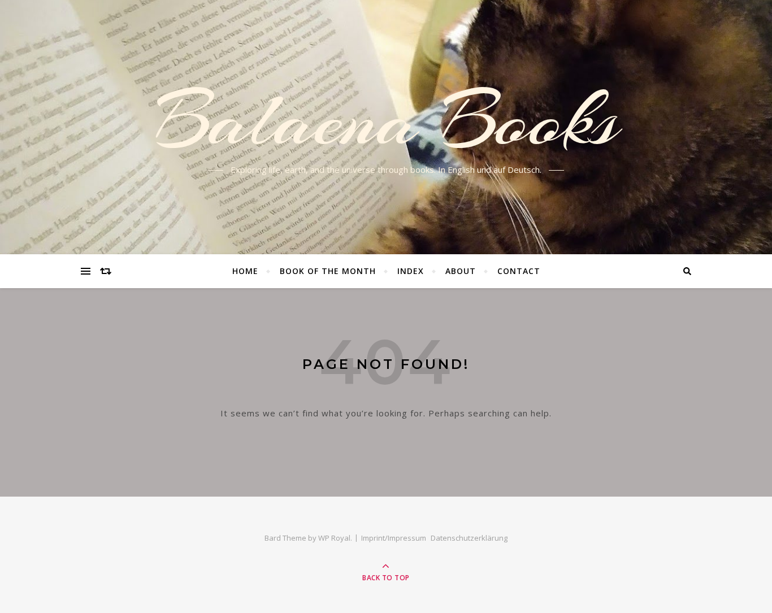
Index (410, 271)
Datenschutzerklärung (469, 538)
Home (245, 271)
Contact (518, 271)
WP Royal (334, 538)
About (460, 271)
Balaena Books (386, 120)
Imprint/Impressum (393, 538)
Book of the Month (328, 271)
